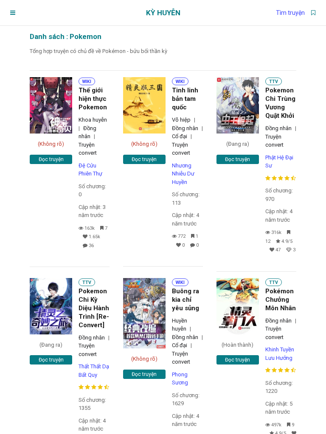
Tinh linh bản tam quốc (185, 98)
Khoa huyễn (93, 120)
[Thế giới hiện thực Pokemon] (51, 105)
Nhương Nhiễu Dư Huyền (183, 173)
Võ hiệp (181, 120)
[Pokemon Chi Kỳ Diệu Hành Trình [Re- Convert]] (51, 306)
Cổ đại (179, 136)
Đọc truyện (51, 159)
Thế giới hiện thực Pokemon (93, 98)
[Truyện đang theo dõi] (313, 12)
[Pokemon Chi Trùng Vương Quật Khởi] (237, 105)
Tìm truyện (290, 12)
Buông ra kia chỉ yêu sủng (185, 299)
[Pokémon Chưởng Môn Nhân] (237, 306)
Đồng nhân (185, 128)
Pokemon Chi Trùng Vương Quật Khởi (280, 103)
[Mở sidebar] (12, 12)
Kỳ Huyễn (163, 12)
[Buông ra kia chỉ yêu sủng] (144, 313)
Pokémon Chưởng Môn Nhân (280, 299)
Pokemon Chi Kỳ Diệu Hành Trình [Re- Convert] (94, 308)
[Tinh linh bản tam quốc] (144, 105)
